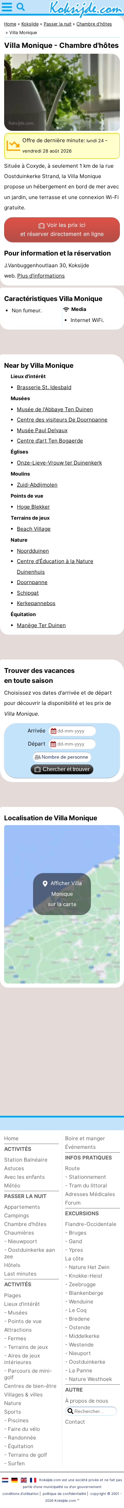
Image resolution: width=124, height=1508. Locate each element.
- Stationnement (85, 1177)
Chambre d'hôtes (25, 1224)
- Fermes (15, 1338)
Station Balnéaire (26, 1159)
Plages (12, 1295)
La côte (74, 1258)
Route (72, 1168)
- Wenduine (79, 1301)
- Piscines (16, 1420)
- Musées (16, 1312)
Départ (37, 743)
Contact (75, 1421)
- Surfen (14, 1463)
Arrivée (37, 730)
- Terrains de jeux (26, 1347)
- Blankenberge (84, 1293)
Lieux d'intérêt (22, 1304)
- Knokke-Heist (84, 1275)
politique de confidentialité (64, 1493)
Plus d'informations (41, 275)
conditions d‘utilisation (20, 1493)
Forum (73, 1202)
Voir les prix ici (62, 229)
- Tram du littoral (86, 1185)
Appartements (22, 1207)
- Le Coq (75, 1310)
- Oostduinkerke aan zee (29, 1253)
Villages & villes (23, 1394)
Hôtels (12, 1265)
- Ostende (77, 1327)
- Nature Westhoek (88, 1379)
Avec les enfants (24, 1177)
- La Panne (78, 1370)
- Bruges (75, 1232)
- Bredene (77, 1318)
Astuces (14, 1168)
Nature (12, 1403)
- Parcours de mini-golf (28, 1374)
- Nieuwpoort (20, 1241)
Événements (80, 1147)
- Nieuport (78, 1353)
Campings (16, 1215)
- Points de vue (23, 1321)
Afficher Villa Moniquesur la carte (65, 894)
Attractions (18, 1330)
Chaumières (19, 1232)
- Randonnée (20, 1437)
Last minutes (20, 1273)
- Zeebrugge (80, 1284)
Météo (12, 1185)
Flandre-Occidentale (90, 1224)
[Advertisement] (62, 342)
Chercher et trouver (66, 769)
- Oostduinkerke (85, 1362)
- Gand (73, 1241)
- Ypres (74, 1250)
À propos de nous (86, 1400)
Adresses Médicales (90, 1194)
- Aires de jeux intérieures (22, 1358)
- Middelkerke (82, 1336)
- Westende (79, 1344)
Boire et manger (85, 1138)
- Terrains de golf (25, 1455)
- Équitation (18, 1446)
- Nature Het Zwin (87, 1267)
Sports (12, 1411)
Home (11, 1138)
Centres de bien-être (30, 1386)
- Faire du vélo (22, 1429)
